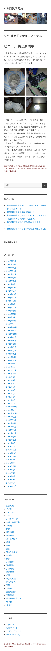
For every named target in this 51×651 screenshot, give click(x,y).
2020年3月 (11, 436)
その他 (9, 509)
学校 (8, 542)
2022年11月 (11, 330)
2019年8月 (11, 460)
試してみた (11, 582)
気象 (8, 558)
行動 (8, 575)
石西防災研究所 (13, 8)
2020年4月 (11, 433)
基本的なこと (12, 539)
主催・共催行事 (13, 522)
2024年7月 (11, 264)
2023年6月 (11, 307)
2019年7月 (11, 463)
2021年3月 (11, 397)
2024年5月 (11, 271)
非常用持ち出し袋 (34, 166)
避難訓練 (10, 595)
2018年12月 (11, 486)
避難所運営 (11, 592)
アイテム (19, 166)
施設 (8, 549)
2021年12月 (11, 367)
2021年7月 (11, 383)
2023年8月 (11, 301)
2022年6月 (11, 347)
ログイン (10, 624)
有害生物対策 (12, 552)
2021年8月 (11, 380)
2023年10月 (11, 294)
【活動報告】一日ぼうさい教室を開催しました (26, 228)
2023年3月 (11, 317)
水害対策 (10, 562)
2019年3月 (11, 476)
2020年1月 (11, 443)
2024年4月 (11, 274)
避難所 (25, 166)
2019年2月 (11, 479)
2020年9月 (11, 416)
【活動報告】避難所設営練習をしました (23, 212)
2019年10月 (11, 453)
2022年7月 (11, 344)
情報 (8, 545)
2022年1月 (11, 364)
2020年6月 (11, 426)
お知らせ (10, 506)
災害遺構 (10, 568)
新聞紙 (34, 168)
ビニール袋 (10, 168)
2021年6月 (11, 387)
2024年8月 (11, 261)
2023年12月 (11, 287)
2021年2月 (11, 400)
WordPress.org (13, 634)
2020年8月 (11, 420)
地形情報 (10, 532)
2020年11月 (11, 410)
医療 (8, 529)
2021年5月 (11, 390)
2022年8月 (11, 340)
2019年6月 (11, 466)
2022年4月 (11, 354)
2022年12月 (11, 327)
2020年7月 (11, 423)
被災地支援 (11, 578)
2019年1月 (10, 483)
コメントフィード (13, 631)
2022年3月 (11, 357)
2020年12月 (11, 407)
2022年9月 (11, 337)
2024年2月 (11, 281)
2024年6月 (11, 268)
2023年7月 (11, 304)
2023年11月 (11, 291)
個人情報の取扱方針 (24, 644)
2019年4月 (11, 473)
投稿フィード (12, 628)
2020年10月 (11, 413)
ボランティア (12, 519)
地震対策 (10, 535)
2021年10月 (11, 373)
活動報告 (10, 565)
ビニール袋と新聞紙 (19, 46)
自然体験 (10, 572)
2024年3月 (11, 277)
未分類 (9, 555)
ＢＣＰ (43, 166)
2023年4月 (11, 314)
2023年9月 (11, 297)
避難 (8, 585)
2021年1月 (10, 403)
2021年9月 (11, 377)
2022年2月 (11, 360)
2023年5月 (11, 311)
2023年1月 (11, 324)
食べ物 (9, 602)
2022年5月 (11, 350)
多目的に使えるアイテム (22, 168)
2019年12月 (11, 446)
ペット (9, 515)
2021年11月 (11, 370)
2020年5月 (11, 430)
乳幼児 (9, 525)
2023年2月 (11, 320)
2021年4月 (11, 393)
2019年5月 (11, 469)
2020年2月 (11, 440)
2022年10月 (11, 334)
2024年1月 (11, 284)
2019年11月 (11, 450)
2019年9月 (11, 456)
